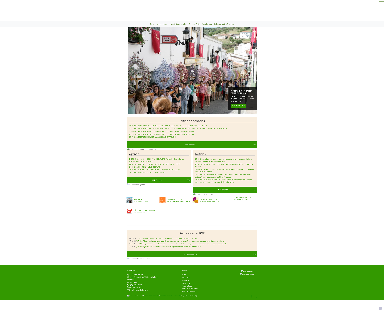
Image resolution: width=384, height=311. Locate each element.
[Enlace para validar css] (247, 271)
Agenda (134, 154)
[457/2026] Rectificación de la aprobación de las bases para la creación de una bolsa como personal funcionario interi (180, 241)
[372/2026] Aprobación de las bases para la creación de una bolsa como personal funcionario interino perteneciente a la (181, 244)
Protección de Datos (190, 289)
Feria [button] (152, 24)
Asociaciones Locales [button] (178, 24)
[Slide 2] (196, 111)
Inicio (184, 275)
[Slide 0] (188, 111)
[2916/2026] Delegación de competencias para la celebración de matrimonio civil (166, 238)
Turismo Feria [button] (194, 24)
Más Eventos (157, 180)
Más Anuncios (190, 145)
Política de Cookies (189, 291)
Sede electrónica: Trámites (224, 24)
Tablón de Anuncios (192, 121)
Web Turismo (207, 24)
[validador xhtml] (247, 274)
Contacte (185, 280)
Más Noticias (223, 190)
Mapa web (186, 277)
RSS (254, 145)
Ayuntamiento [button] (162, 24)
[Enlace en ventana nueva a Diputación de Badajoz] (134, 296)
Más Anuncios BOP (190, 254)
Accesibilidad (187, 286)
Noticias (200, 154)
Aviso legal (186, 283)
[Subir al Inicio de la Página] (380, 308)
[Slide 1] (192, 111)
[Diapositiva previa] (137, 70)
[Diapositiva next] (247, 70)
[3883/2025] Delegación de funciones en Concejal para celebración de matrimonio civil (168, 247)
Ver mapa (130, 280)
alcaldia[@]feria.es (141, 290)
